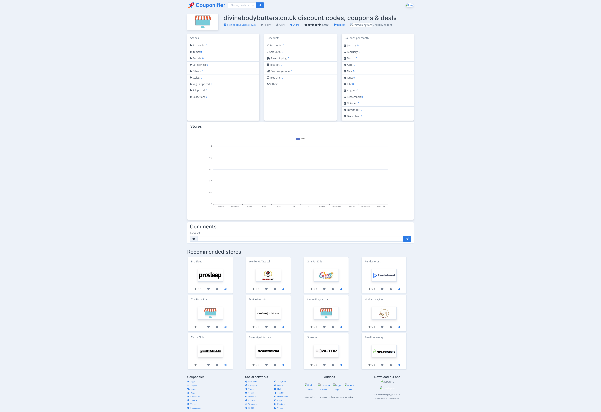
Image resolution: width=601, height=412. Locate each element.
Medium (281, 404)
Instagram (252, 385)
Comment (195, 233)
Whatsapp (252, 404)
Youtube (252, 392)
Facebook (252, 381)
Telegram (281, 381)
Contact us (195, 396)
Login (192, 381)
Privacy (193, 400)
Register (194, 385)
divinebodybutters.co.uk (241, 24)
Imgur (280, 400)
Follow (267, 24)
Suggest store (196, 408)
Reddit (251, 408)
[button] (409, 5)
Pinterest (252, 400)
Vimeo (280, 408)
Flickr (279, 389)
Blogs (192, 392)
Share (295, 24)
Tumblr (280, 392)
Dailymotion (282, 396)
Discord (280, 385)
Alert (281, 24)
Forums (193, 389)
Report (340, 24)
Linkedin (252, 396)
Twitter (251, 389)
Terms (193, 404)
